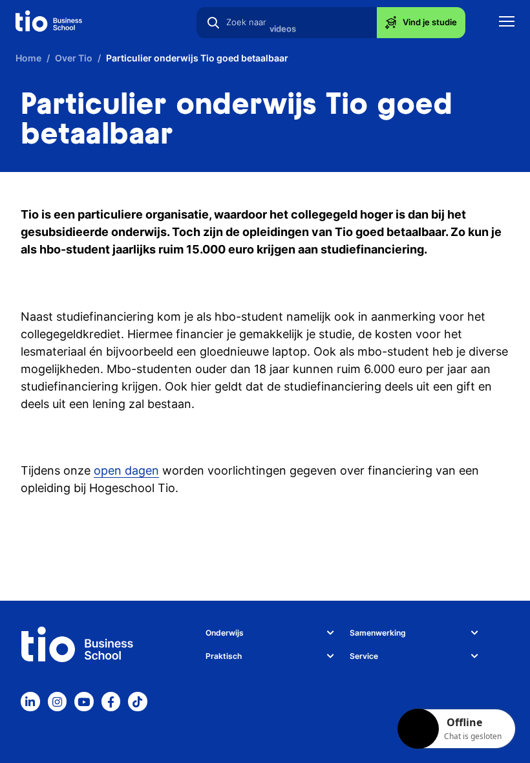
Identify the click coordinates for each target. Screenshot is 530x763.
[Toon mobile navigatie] (506, 23)
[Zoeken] (213, 23)
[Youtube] (84, 701)
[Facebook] (111, 701)
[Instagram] (57, 701)
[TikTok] (137, 701)
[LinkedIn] (30, 701)
